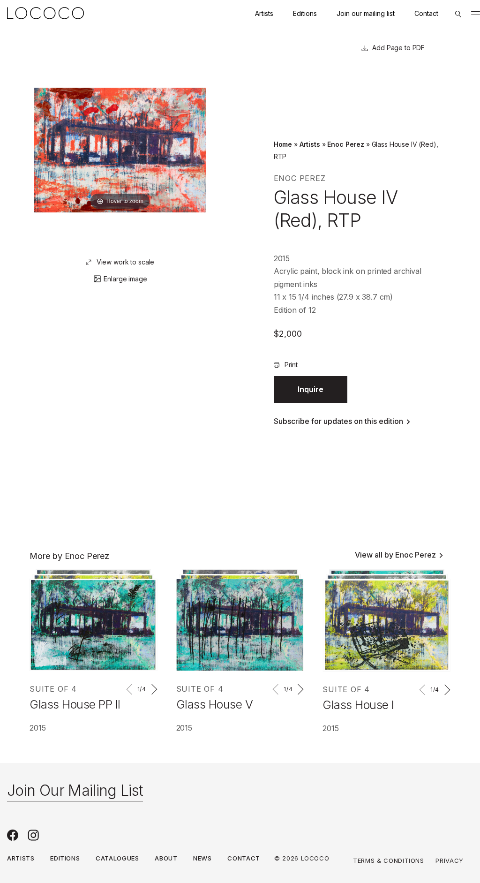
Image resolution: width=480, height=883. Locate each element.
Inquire (310, 389)
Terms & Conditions (388, 860)
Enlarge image (125, 279)
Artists (264, 13)
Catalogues (117, 858)
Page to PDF (405, 48)
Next (153, 689)
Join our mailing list (366, 13)
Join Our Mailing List (75, 790)
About (166, 858)
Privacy (449, 860)
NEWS (202, 858)
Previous (130, 689)
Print (291, 365)
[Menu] (475, 13)
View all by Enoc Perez (395, 554)
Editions (305, 13)
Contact (426, 13)
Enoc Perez (345, 144)
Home (283, 144)
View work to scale (125, 262)
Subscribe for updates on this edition (338, 421)
